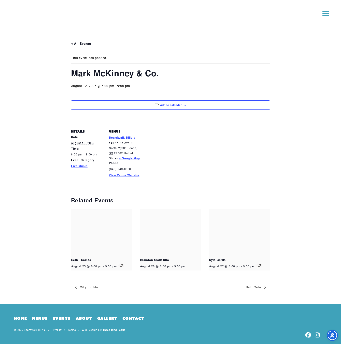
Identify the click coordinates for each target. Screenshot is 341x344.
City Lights (88, 287)
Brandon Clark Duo (154, 260)
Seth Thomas (81, 260)
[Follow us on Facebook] (308, 335)
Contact (133, 318)
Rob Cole (254, 287)
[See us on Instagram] (317, 335)
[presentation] (101, 231)
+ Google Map (129, 158)
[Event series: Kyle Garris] (259, 265)
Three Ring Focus (114, 329)
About (84, 318)
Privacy (57, 329)
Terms (71, 329)
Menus (40, 318)
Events (62, 318)
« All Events (81, 43)
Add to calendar (171, 105)
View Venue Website (124, 175)
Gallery (107, 318)
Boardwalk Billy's (170, 15)
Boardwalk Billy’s (122, 137)
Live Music (79, 166)
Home (20, 318)
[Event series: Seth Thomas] (121, 265)
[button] (325, 13)
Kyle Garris (217, 260)
